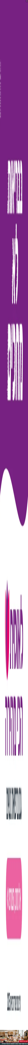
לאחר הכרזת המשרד (23, 1041)
